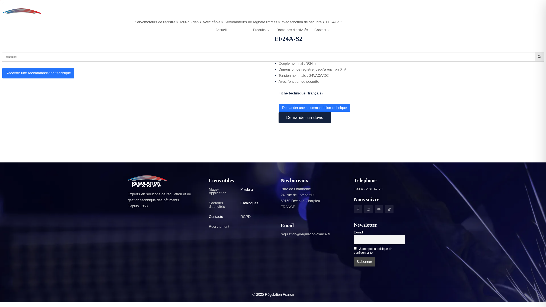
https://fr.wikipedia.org (284, 95)
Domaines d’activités (292, 30)
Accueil (221, 30)
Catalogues (249, 203)
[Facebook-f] (358, 209)
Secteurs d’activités (217, 205)
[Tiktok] (389, 209)
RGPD (245, 217)
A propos (240, 30)
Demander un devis (304, 117)
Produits (247, 189)
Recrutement (219, 226)
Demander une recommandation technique (314, 108)
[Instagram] (368, 209)
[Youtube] (379, 209)
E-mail (358, 232)
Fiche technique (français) (301, 93)
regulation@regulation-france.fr (305, 234)
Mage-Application (217, 191)
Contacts (216, 217)
